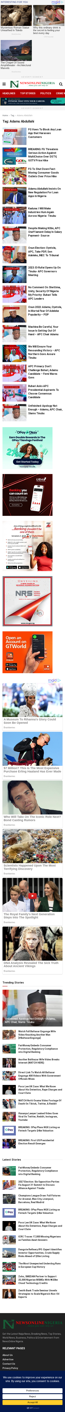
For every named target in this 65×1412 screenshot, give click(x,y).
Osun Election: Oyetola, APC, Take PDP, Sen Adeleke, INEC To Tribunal (43, 251)
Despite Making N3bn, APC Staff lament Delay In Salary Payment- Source (45, 232)
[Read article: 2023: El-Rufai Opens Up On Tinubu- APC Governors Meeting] (14, 274)
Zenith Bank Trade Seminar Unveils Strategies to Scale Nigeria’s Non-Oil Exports (38, 1293)
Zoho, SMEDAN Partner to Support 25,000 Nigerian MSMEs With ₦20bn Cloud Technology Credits (38, 1279)
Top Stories (27, 93)
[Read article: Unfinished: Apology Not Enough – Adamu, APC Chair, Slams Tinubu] (14, 412)
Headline (9, 150)
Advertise (7, 1359)
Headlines (8, 93)
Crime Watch (10, 130)
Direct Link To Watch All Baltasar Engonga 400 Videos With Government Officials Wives (39, 1075)
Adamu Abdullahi (24, 115)
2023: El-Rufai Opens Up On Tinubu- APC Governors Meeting (44, 271)
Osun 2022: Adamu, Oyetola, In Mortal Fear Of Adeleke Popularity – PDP (45, 310)
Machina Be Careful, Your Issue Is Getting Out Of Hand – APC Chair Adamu (43, 330)
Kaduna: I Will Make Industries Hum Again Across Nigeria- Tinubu (42, 212)
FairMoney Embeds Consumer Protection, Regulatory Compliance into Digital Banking (38, 1048)
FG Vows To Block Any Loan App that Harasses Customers (44, 133)
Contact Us (8, 1363)
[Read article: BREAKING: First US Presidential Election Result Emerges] (9, 1143)
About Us (7, 1355)
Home (5, 115)
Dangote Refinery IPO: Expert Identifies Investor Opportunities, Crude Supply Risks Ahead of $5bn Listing (40, 1252)
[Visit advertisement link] (32, 102)
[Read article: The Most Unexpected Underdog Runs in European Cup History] (9, 1267)
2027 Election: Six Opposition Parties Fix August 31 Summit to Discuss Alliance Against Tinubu (38, 1185)
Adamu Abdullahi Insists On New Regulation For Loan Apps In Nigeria (44, 192)
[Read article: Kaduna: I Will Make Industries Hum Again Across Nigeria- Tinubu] (14, 215)
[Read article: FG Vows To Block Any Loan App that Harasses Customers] (14, 136)
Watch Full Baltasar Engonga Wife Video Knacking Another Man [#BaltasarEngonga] (37, 1034)
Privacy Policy (10, 1368)
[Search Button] (60, 84)
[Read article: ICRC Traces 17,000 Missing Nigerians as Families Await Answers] (9, 1240)
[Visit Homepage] (32, 84)
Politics (45, 93)
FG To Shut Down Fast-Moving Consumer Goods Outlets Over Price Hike (43, 172)
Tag (12, 115)
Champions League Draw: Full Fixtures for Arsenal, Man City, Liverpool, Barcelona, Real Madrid (39, 1198)
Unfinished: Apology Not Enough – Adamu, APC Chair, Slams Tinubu (45, 409)
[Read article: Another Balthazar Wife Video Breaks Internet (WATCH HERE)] (9, 1063)
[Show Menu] (4, 84)
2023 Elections (11, 209)
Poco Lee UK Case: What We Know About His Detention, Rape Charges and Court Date (40, 1089)
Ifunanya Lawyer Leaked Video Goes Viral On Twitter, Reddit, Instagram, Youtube (38, 1116)
